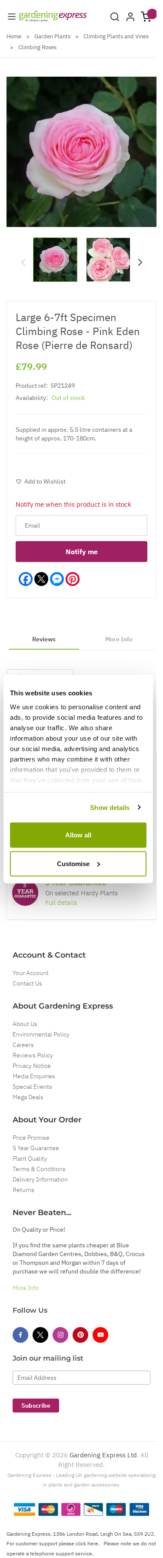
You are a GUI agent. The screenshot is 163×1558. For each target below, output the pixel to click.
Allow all (78, 835)
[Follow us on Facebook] (20, 1335)
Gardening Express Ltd (103, 1455)
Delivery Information (40, 1179)
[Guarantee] (25, 893)
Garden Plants (52, 36)
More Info (26, 1288)
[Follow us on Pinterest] (80, 1335)
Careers (23, 1045)
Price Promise (31, 1137)
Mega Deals (28, 1097)
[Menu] (12, 16)
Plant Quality (30, 1158)
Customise (73, 863)
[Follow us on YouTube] (100, 1335)
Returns (23, 1190)
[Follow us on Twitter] (40, 1335)
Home (14, 36)
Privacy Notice (32, 1066)
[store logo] (53, 16)
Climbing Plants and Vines (116, 36)
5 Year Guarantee (36, 1148)
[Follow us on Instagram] (60, 1335)
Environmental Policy (41, 1034)
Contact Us (27, 983)
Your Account (31, 973)
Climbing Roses (37, 47)
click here (87, 1543)
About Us (25, 1024)
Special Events (32, 1087)
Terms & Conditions (39, 1169)
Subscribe (35, 1405)
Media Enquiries (34, 1076)
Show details (110, 807)
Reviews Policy (33, 1055)
